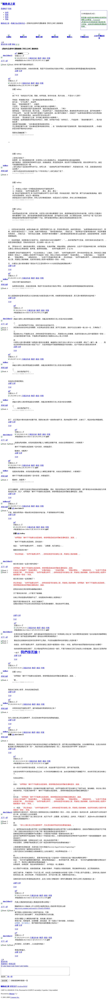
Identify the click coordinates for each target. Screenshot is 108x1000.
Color (4, 966)
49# (18, 533)
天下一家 (4, 61)
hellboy (5, 165)
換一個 (9, 976)
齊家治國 (4, 171)
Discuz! (12, 994)
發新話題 (12, 964)
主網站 (8, 37)
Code (21, 966)
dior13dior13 (7, 55)
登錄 (9, 8)
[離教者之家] (8, 3)
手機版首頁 (84, 37)
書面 (44, 58)
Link (12, 966)
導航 (6, 19)
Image (9, 966)
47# (13, 508)
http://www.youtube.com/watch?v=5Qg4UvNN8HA (32, 908)
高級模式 (4, 964)
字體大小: (18, 56)
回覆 (9, 44)
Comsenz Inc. (14, 997)
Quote (17, 966)
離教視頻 (55, 37)
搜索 (6, 15)
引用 (20, 71)
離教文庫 (39, 37)
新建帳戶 (4, 8)
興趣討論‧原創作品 (18, 23)
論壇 (6, 12)
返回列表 (4, 44)
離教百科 (23, 37)
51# (13, 734)
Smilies (25, 966)
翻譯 (39, 58)
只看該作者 (32, 58)
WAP (25, 986)
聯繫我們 (13, 986)
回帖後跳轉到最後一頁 (19, 980)
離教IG (69, 37)
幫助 (6, 17)
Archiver (20, 986)
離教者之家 (5, 23)
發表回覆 (4, 980)
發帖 (13, 44)
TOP (16, 75)
